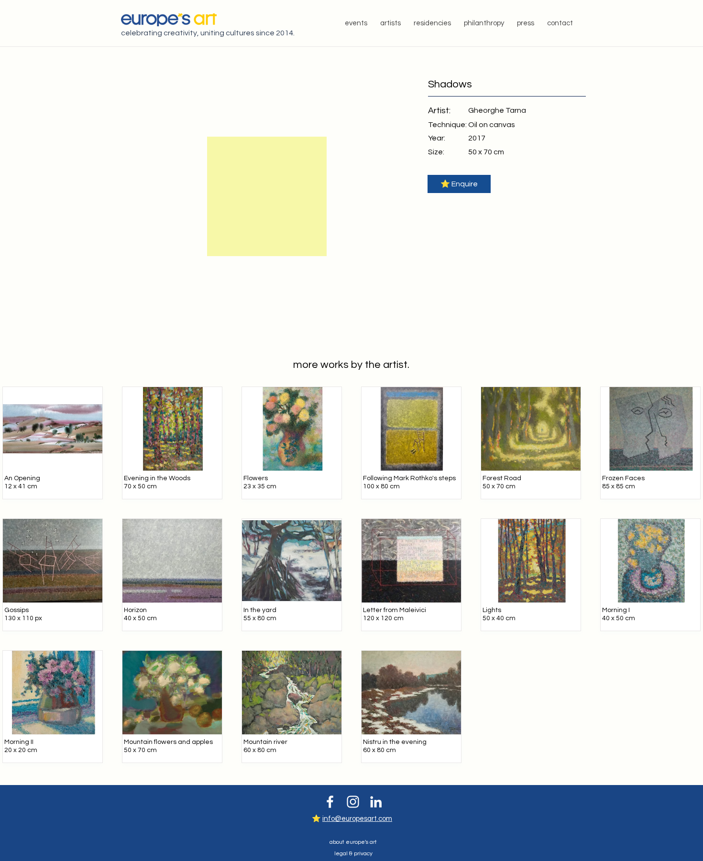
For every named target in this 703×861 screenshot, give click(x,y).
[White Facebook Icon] (330, 802)
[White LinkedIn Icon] (376, 802)
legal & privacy (353, 853)
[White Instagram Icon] (353, 802)
